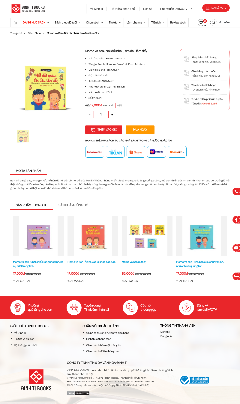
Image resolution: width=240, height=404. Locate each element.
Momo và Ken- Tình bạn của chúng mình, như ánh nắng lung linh (146, 264)
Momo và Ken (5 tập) (80, 262)
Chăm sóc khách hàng (100, 326)
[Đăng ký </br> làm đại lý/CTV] (186, 307)
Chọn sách (93, 22)
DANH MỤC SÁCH (34, 22)
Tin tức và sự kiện (24, 339)
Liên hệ (147, 9)
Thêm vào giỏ (107, 130)
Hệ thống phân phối (123, 9)
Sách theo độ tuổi (66, 22)
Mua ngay (140, 130)
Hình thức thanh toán (98, 339)
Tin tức (113, 22)
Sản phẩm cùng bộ (73, 205)
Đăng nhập (166, 336)
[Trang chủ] (15, 22)
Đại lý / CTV (218, 8)
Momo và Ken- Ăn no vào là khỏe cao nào (37, 262)
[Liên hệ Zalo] (236, 276)
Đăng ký (165, 332)
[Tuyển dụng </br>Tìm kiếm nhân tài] (74, 307)
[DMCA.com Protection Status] (78, 393)
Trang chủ (16, 33)
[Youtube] (236, 247)
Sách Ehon (34, 33)
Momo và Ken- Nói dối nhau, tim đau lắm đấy (200, 264)
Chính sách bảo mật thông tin (103, 345)
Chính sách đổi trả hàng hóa (102, 351)
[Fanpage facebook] (236, 219)
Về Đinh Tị (96, 9)
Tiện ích (156, 22)
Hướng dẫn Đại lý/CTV (174, 9)
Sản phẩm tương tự (31, 205)
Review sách (178, 22)
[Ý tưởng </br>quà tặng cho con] (17, 307)
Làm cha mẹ (135, 22)
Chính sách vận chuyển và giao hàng (107, 333)
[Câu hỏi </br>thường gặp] (130, 307)
